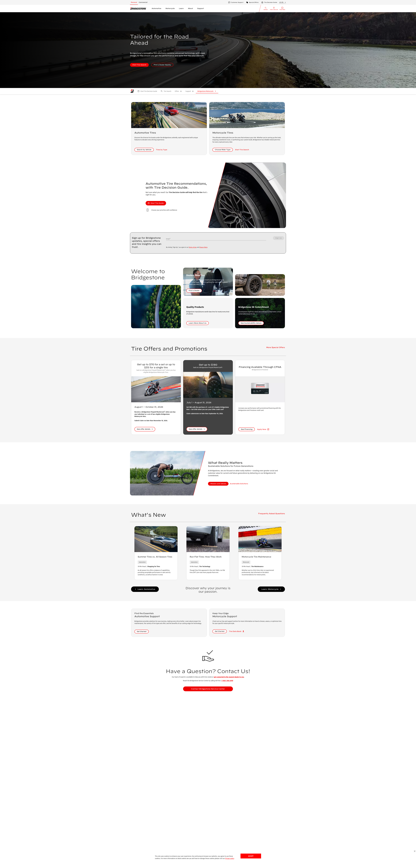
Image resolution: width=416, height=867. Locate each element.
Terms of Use (193, 247)
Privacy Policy (203, 247)
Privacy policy (229, 858)
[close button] (414, 851)
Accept (250, 856)
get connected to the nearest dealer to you (229, 677)
